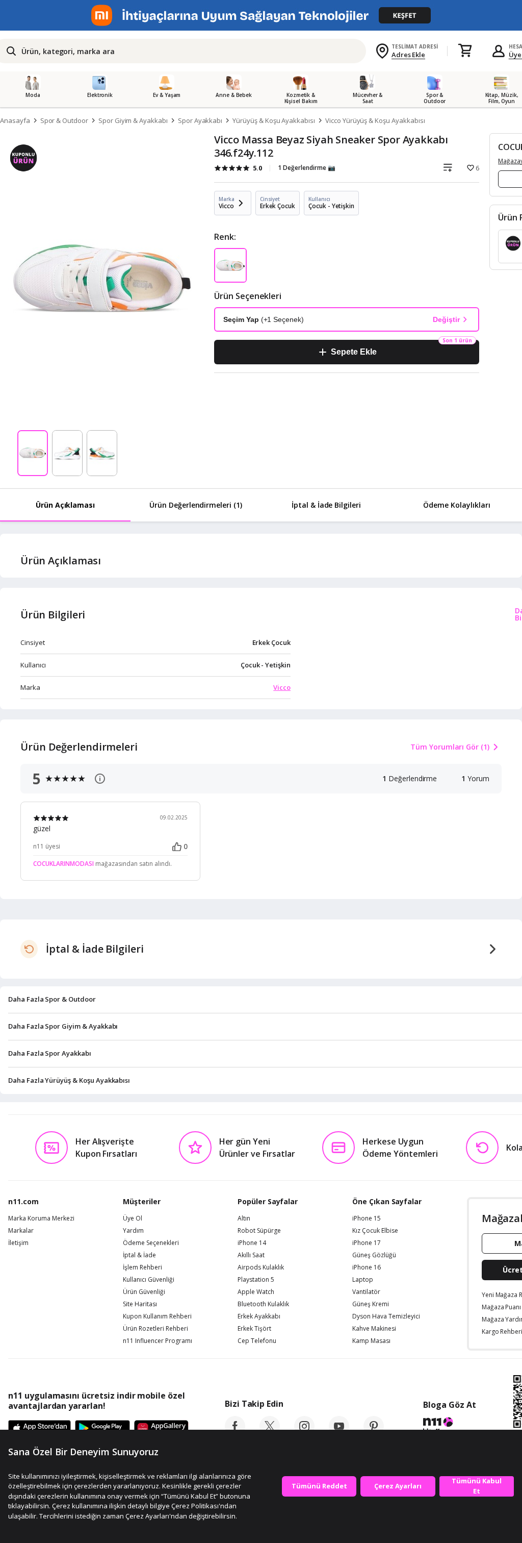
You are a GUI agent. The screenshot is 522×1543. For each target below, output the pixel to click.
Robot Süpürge (259, 1231)
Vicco (282, 687)
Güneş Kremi (370, 1304)
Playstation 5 (256, 1280)
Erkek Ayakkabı (259, 1316)
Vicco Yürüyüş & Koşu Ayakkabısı (375, 120)
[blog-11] (449, 1427)
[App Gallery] (161, 1428)
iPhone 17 (366, 1243)
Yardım (133, 1231)
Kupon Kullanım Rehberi (157, 1316)
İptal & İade (139, 1255)
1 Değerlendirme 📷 (306, 167)
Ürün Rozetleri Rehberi (155, 1329)
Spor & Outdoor (64, 120)
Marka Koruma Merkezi (41, 1218)
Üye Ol (132, 1218)
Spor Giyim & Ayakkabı (133, 120)
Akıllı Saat (251, 1255)
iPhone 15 (366, 1218)
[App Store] (39, 1428)
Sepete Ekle (353, 351)
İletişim (18, 1243)
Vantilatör (366, 1292)
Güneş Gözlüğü (374, 1255)
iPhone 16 (366, 1267)
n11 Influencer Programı (157, 1341)
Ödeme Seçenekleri (151, 1243)
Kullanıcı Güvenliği (148, 1280)
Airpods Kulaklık (261, 1267)
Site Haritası (140, 1304)
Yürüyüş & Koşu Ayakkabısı (273, 120)
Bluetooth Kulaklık (263, 1304)
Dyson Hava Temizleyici (386, 1316)
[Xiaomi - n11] (261, 15)
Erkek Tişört (254, 1329)
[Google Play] (102, 1428)
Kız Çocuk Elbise (375, 1231)
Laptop (362, 1280)
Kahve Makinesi (374, 1329)
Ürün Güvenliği (144, 1292)
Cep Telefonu (257, 1341)
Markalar (21, 1231)
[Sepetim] (465, 51)
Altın (244, 1218)
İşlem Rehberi (142, 1267)
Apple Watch (256, 1292)
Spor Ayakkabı (200, 120)
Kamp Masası (371, 1341)
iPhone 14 (252, 1243)
